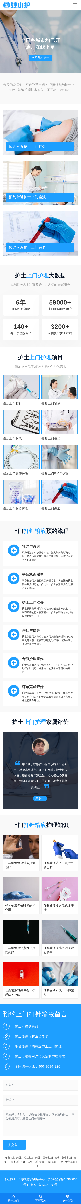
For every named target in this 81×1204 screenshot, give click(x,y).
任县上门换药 (51, 438)
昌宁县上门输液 (51, 1157)
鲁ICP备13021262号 (43, 1184)
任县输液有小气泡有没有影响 (59, 950)
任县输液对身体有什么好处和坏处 (20, 992)
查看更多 (21, 386)
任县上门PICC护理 (55, 473)
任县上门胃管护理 (16, 473)
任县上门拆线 (12, 438)
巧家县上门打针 (54, 1161)
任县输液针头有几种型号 (59, 992)
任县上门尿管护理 (16, 508)
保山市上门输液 (13, 1157)
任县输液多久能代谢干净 (59, 907)
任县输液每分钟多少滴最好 (20, 865)
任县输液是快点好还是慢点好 (20, 950)
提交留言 (14, 1145)
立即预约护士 (40, 57)
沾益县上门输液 (36, 1161)
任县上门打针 (12, 403)
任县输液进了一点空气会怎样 (59, 865)
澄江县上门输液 (32, 1157)
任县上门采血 (51, 508)
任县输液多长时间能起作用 (20, 907)
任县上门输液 (51, 403)
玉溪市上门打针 (17, 1161)
